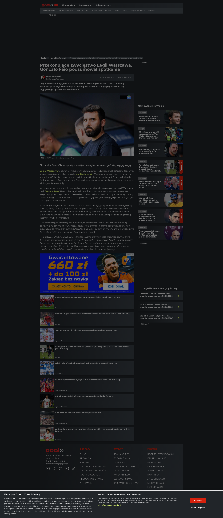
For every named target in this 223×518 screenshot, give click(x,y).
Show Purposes (198, 508)
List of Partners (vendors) (109, 505)
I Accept (198, 500)
